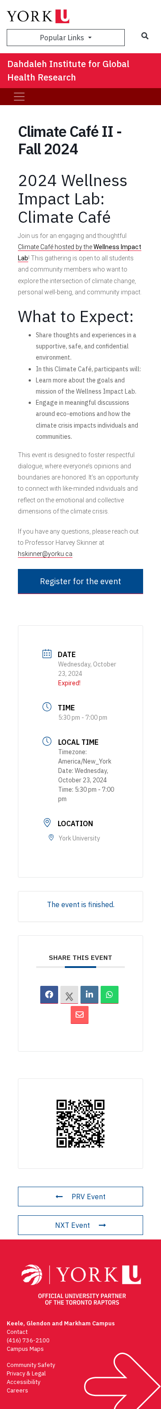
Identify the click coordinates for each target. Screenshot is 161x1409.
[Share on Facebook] (49, 995)
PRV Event (89, 1196)
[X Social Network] (69, 995)
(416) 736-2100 (28, 1340)
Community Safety (31, 1365)
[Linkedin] (89, 995)
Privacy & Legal (26, 1373)
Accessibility (23, 1382)
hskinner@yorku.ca (45, 553)
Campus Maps (25, 1349)
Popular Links (63, 37)
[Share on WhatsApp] (110, 995)
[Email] (80, 1015)
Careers (17, 1390)
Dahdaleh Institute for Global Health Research (68, 70)
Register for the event (80, 581)
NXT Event (72, 1225)
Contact (17, 1332)
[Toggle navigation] (19, 96)
